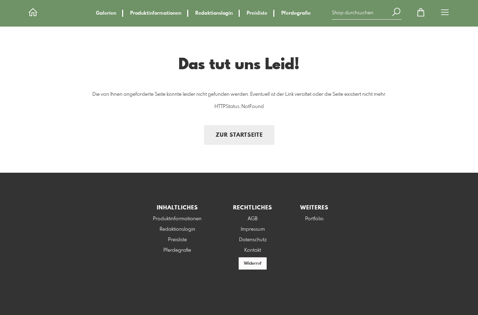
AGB (253, 218)
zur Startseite (239, 135)
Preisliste (257, 13)
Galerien (106, 13)
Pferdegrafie (296, 13)
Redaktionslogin (214, 13)
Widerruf (252, 264)
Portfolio (314, 218)
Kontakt (252, 250)
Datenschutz (253, 239)
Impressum (253, 229)
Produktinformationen (155, 13)
